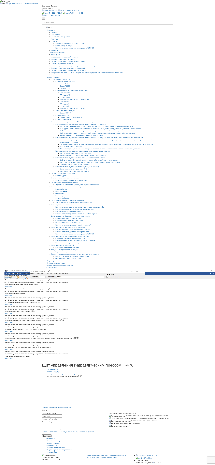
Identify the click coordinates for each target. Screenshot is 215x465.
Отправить (47, 436)
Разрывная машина (58, 75)
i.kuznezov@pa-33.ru (71, 10)
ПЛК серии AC (65, 93)
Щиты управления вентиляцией (62, 245)
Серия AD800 (65, 86)
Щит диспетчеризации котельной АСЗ (69, 211)
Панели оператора (62, 115)
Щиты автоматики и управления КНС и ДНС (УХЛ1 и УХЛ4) (77, 166)
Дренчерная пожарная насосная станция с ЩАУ (77, 164)
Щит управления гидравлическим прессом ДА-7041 (74, 231)
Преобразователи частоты (65, 81)
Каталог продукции (53, 77)
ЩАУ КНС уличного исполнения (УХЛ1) (74, 171)
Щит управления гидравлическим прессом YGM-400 (74, 48)
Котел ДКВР (55, 54)
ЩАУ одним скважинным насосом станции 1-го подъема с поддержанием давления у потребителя (96, 126)
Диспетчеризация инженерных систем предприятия (70, 187)
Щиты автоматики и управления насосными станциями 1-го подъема (80, 124)
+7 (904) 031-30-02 (76, 13)
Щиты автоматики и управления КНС (73, 169)
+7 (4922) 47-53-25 (55, 13)
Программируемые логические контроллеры (71, 90)
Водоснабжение (61, 189)
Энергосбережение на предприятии (59, 265)
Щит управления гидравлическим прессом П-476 (73, 229)
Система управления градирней (63, 173)
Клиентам (54, 39)
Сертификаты (56, 34)
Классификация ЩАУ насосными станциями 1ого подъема (81, 135)
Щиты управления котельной (61, 205)
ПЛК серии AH (65, 97)
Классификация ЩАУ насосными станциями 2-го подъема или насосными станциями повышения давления (100, 149)
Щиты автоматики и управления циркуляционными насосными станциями (82, 151)
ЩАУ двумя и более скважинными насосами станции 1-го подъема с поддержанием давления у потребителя (100, 128)
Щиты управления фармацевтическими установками (70, 216)
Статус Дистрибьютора (63, 45)
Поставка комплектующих (55, 263)
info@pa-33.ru (53, 10)
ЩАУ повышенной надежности (71, 146)
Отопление (59, 193)
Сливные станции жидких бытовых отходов (71, 180)
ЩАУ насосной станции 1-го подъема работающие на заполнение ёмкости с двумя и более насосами (97, 133)
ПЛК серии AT (65, 95)
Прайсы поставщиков (63, 119)
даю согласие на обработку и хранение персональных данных (69, 431)
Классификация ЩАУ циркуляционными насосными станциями (83, 155)
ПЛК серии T (64, 104)
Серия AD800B (65, 88)
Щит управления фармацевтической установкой (73, 225)
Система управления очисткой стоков (65, 178)
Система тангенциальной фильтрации (69, 220)
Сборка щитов (51, 261)
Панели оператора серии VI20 (71, 117)
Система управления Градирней (63, 59)
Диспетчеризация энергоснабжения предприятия (73, 202)
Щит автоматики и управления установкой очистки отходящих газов (80, 243)
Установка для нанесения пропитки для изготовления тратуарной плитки (78, 66)
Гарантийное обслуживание (61, 37)
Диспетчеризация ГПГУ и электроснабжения (67, 200)
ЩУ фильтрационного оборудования (68, 218)
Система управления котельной (62, 63)
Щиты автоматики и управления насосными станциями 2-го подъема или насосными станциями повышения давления (99, 137)
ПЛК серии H (64, 106)
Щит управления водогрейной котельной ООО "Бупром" (76, 214)
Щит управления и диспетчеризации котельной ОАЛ (74, 209)
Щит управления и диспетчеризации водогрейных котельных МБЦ (79, 207)
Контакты (54, 50)
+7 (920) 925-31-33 (55, 15)
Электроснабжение (62, 198)
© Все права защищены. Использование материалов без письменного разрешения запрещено (106, 456)
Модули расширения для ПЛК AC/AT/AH (74, 99)
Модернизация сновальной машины (64, 57)
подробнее (8, 277)
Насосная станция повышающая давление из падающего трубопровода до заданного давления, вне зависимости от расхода (106, 144)
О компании (50, 30)
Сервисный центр (52, 267)
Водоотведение (61, 191)
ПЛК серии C (64, 101)
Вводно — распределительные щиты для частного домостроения (75, 254)
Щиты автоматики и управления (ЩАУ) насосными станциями (74, 122)
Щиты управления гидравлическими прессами (68, 227)
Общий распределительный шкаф (68, 258)
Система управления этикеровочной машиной (68, 68)
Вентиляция (59, 196)
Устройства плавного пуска (65, 110)
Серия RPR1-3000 (66, 113)
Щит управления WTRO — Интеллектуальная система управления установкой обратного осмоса (87, 72)
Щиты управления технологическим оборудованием (70, 236)
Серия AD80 (64, 84)
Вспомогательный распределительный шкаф (72, 256)
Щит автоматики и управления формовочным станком (75, 240)
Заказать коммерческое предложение (57, 407)
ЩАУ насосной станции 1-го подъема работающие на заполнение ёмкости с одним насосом (94, 131)
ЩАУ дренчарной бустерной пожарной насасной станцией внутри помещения (89, 160)
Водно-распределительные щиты (67, 252)
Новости (54, 41)
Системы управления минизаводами (64, 182)
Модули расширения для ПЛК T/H (72, 108)
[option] (107, 379)
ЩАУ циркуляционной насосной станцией (75, 153)
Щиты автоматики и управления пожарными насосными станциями (80, 157)
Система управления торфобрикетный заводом (68, 70)
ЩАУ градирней (61, 175)
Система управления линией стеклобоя (70, 238)
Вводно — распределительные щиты (64, 249)
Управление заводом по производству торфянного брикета (77, 184)
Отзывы (54, 32)
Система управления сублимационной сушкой (68, 61)
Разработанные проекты (55, 52)
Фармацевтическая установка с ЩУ (68, 222)
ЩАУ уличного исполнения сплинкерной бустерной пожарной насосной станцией (90, 162)
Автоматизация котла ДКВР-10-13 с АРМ (70, 43)
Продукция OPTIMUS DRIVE (61, 79)
